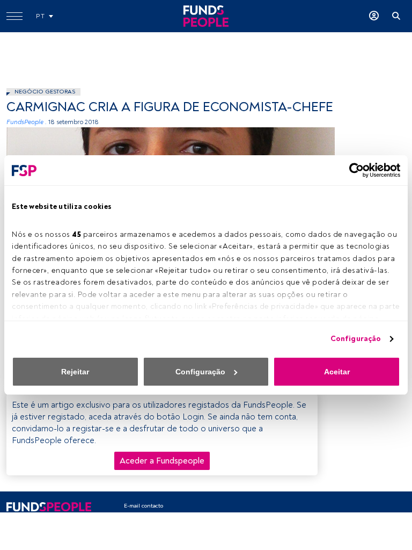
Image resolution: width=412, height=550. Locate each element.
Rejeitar (75, 371)
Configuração (355, 338)
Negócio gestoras (44, 91)
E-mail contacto (143, 505)
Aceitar (337, 371)
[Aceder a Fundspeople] (374, 16)
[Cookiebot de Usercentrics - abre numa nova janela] (353, 170)
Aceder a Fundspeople (162, 460)
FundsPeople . (26, 122)
